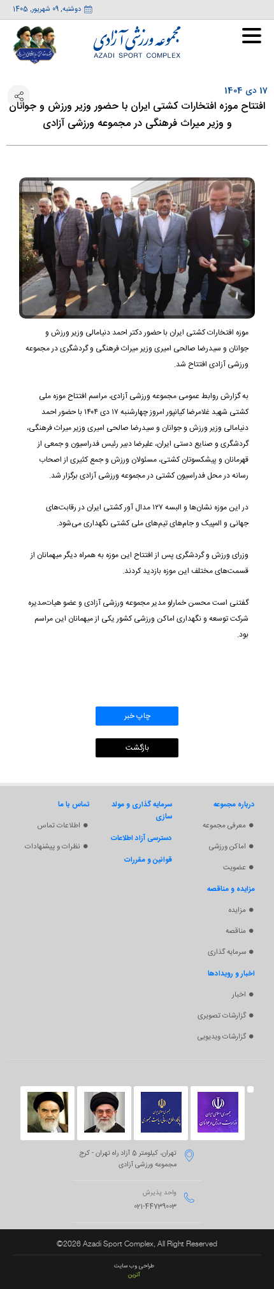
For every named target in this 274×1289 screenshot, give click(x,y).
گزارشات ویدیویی (222, 1037)
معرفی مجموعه (224, 826)
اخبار (239, 995)
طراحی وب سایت (134, 1266)
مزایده (237, 910)
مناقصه (236, 931)
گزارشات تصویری (222, 1016)
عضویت (234, 868)
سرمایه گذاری (227, 952)
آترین (134, 1275)
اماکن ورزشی (227, 847)
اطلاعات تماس (59, 826)
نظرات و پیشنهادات (52, 847)
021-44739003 (155, 1207)
